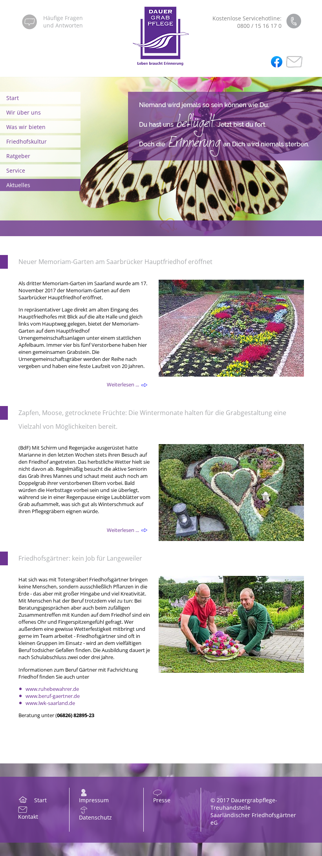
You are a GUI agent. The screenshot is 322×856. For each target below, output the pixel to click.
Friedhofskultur (26, 141)
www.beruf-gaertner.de (53, 695)
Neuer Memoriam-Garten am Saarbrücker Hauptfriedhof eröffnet (115, 261)
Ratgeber (18, 156)
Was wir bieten (26, 127)
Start (12, 98)
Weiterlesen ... (123, 384)
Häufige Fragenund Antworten (63, 21)
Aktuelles (18, 185)
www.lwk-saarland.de (50, 703)
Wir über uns (23, 112)
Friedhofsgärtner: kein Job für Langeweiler (80, 558)
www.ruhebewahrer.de (52, 688)
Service (15, 170)
